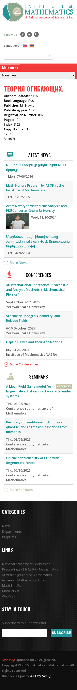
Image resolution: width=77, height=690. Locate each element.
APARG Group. (41, 676)
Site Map (8, 660)
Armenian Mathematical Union (24, 580)
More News (18, 262)
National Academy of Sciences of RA (28, 564)
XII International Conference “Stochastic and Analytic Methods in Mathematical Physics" (37, 290)
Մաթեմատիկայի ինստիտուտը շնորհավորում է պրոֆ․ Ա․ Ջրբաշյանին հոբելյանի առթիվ (38, 241)
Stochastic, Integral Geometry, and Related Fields (33, 318)
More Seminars (21, 490)
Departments (12, 531)
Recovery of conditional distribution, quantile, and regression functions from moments (37, 427)
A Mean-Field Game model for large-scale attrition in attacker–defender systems (38, 391)
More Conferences (24, 364)
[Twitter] (29, 34)
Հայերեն (31, 46)
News (6, 526)
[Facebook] (22, 34)
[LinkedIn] (36, 34)
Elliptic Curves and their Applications (34, 342)
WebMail (8, 596)
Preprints (9, 537)
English (25, 46)
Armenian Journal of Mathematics (27, 575)
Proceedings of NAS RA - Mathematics (30, 569)
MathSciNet (10, 591)
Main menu (10, 67)
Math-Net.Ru (11, 585)
